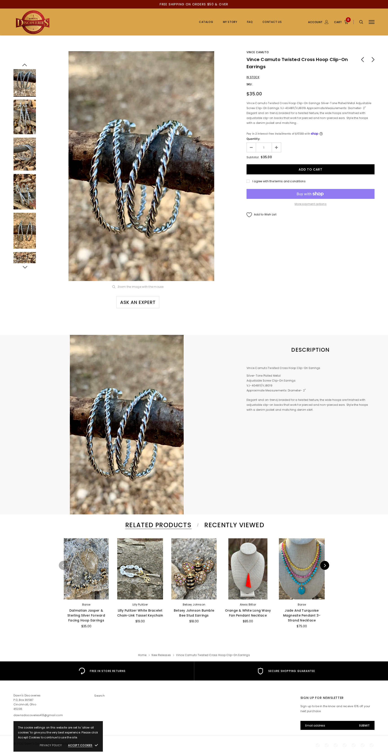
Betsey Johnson (194, 604)
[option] (141, 166)
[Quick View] (68, 553)
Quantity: (253, 139)
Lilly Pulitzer (140, 604)
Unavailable (86, 595)
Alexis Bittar (248, 604)
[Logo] (47, 22)
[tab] (157, 525)
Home (142, 655)
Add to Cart (248, 595)
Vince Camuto (258, 52)
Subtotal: (253, 157)
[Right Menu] (372, 22)
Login (302, 46)
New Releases (161, 655)
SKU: (249, 84)
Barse (86, 604)
